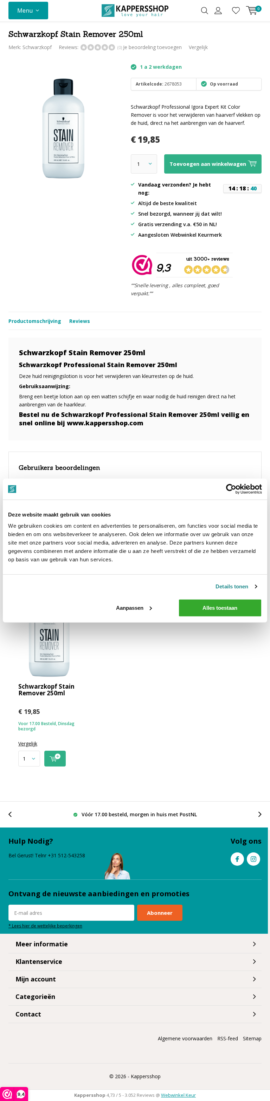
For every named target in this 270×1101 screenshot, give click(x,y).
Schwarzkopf (37, 47)
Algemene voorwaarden (185, 1038)
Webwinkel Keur (178, 1095)
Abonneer (160, 912)
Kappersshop (146, 1076)
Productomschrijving (34, 321)
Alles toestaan (219, 607)
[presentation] (13, 814)
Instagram (253, 859)
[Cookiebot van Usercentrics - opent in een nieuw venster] (231, 489)
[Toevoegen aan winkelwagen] (55, 758)
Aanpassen (129, 607)
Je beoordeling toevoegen (152, 47)
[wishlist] (236, 10)
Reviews (79, 321)
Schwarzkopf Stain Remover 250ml (46, 689)
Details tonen (232, 586)
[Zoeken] (204, 10)
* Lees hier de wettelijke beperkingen (45, 925)
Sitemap (252, 1038)
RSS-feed (227, 1038)
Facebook (237, 859)
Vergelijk (198, 47)
